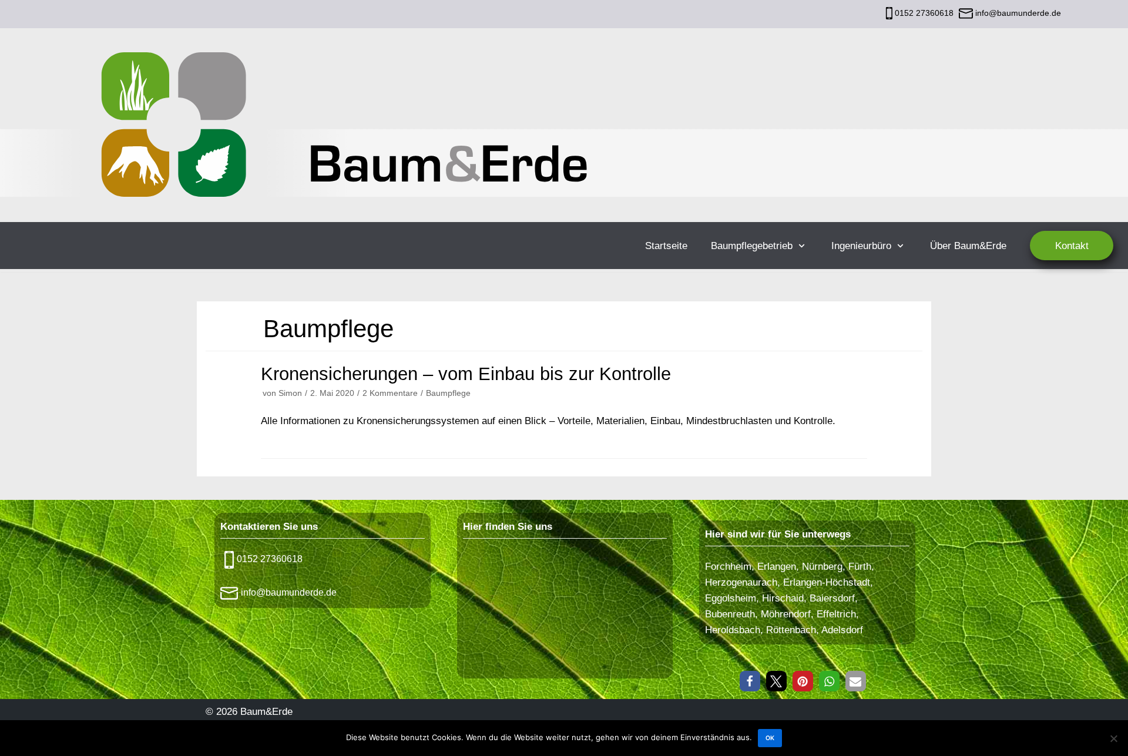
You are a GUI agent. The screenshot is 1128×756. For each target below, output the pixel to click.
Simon (290, 393)
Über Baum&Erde (968, 245)
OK (770, 738)
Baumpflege (448, 393)
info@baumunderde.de (1017, 13)
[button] (750, 681)
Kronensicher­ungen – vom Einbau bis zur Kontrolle (466, 374)
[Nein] (1113, 738)
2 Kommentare (390, 393)
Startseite (666, 245)
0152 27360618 (924, 13)
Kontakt (1072, 245)
